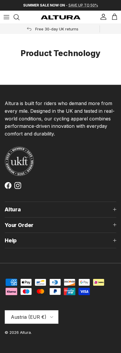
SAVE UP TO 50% (83, 5)
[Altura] (60, 17)
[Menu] (6, 17)
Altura (25, 332)
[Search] (19, 17)
